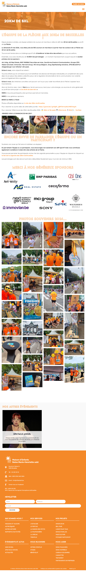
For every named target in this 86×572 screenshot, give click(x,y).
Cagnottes (60, 555)
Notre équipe (10, 526)
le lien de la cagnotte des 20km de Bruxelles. (17, 155)
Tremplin (33, 537)
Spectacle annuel (11, 550)
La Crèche (33, 534)
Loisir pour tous (62, 529)
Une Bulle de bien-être (29, 89)
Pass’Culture (60, 534)
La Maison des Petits (37, 529)
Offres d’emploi (36, 547)
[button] (83, 9)
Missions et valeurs (12, 524)
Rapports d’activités (12, 532)
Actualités (9, 552)
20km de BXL (9, 547)
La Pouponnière (36, 532)
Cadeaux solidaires (63, 552)
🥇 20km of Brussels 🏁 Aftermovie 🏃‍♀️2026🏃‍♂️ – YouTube (61, 110)
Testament (59, 558)
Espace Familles (61, 532)
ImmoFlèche (60, 524)
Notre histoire (10, 529)
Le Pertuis (34, 526)
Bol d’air (59, 526)
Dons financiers (62, 547)
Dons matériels (61, 550)
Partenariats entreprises (65, 560)
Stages (32, 550)
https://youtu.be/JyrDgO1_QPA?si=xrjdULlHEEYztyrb (57, 107)
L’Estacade (34, 524)
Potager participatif (63, 537)
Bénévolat (34, 552)
